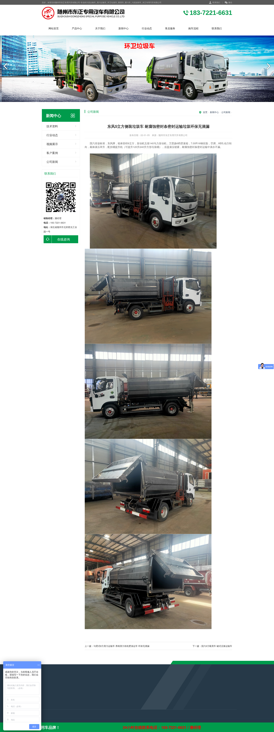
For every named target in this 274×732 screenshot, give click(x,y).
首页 (205, 112)
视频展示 (52, 144)
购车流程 (193, 28)
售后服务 (170, 28)
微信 (230, 2)
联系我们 (216, 2)
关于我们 (100, 28)
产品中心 (77, 28)
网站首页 (54, 28)
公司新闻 (52, 161)
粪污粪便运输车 (45, 701)
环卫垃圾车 (42, 709)
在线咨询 (63, 239)
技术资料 (52, 126)
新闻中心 (123, 28)
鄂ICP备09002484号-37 (126, 716)
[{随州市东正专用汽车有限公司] (86, 13)
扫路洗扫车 (42, 714)
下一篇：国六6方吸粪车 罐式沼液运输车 (212, 645)
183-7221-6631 (120, 702)
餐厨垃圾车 (42, 718)
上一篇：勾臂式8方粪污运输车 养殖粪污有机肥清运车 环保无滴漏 (117, 645)
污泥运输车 (42, 696)
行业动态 (147, 28)
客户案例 (52, 153)
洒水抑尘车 (42, 705)
